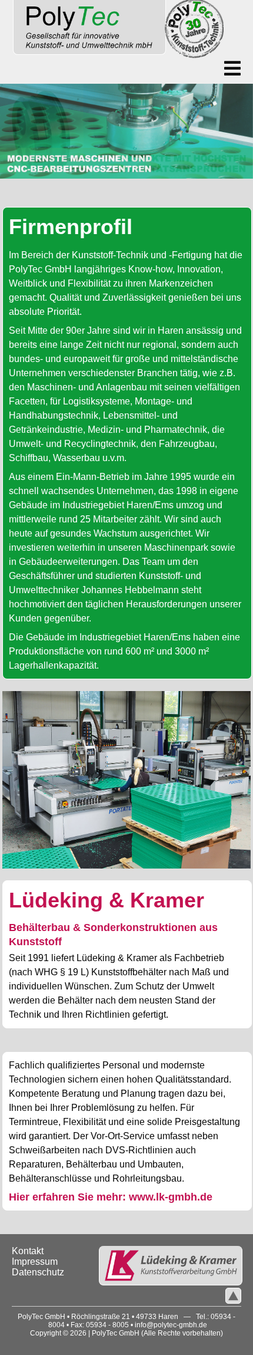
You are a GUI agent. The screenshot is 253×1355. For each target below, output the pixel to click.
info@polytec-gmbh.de (171, 1325)
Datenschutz (38, 1272)
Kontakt (28, 1251)
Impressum (35, 1262)
